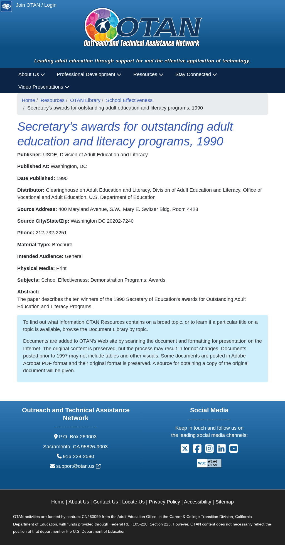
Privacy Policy (164, 502)
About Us (78, 502)
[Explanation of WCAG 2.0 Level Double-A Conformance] (209, 463)
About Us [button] (29, 74)
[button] (185, 450)
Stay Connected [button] (193, 74)
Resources (53, 100)
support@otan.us (78, 466)
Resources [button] (146, 74)
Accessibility (197, 502)
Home (28, 100)
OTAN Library (85, 100)
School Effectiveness (129, 100)
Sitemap (224, 502)
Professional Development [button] (87, 74)
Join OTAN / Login (36, 5)
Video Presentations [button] (41, 87)
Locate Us (133, 502)
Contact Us (105, 502)
